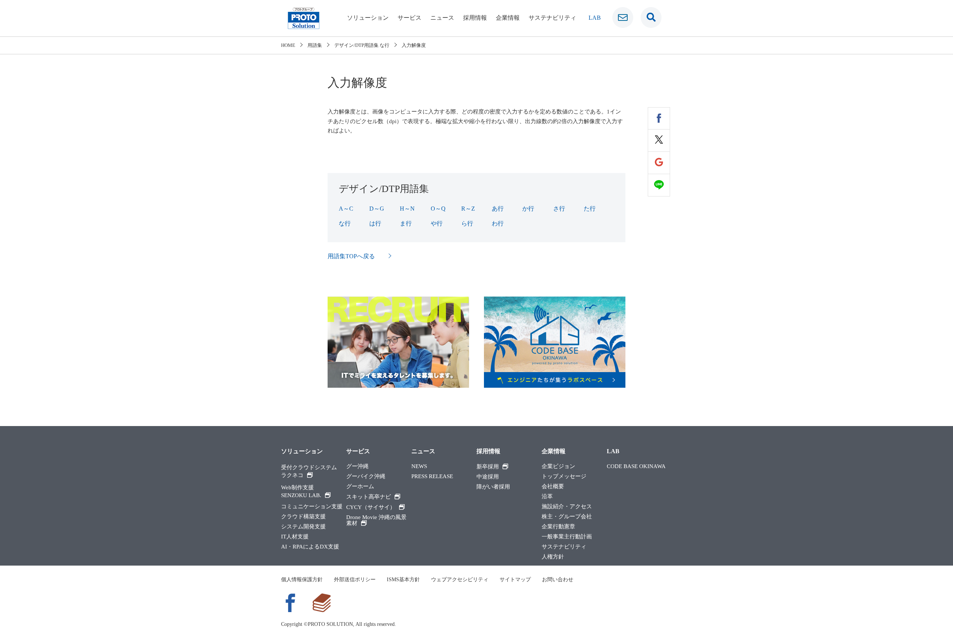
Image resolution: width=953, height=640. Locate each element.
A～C (346, 208)
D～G (376, 208)
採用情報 (475, 18)
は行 (375, 223)
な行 (345, 223)
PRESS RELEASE (432, 476)
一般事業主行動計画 (567, 537)
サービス (409, 18)
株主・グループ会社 (567, 516)
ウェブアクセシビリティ (459, 579)
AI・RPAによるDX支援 (310, 547)
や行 (437, 223)
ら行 (467, 223)
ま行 (406, 223)
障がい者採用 (493, 487)
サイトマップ (515, 579)
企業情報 (508, 18)
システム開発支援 (303, 526)
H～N (407, 208)
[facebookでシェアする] (659, 118)
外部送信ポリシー (355, 579)
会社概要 (553, 486)
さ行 (559, 208)
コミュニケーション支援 (311, 506)
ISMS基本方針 (403, 579)
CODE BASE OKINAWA (636, 466)
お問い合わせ (557, 579)
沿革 (547, 496)
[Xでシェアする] (659, 140)
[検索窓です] (651, 17)
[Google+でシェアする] (659, 163)
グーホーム (360, 486)
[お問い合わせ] (622, 17)
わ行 (498, 223)
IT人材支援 (295, 537)
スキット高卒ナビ (368, 497)
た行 (590, 208)
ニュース (442, 18)
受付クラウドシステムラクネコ (309, 471)
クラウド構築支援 (303, 516)
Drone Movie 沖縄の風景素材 (376, 520)
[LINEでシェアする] (659, 185)
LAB (595, 18)
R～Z (468, 208)
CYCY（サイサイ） (370, 507)
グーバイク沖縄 (365, 476)
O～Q (438, 208)
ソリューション (368, 18)
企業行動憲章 (558, 526)
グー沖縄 (357, 466)
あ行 (498, 208)
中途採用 (487, 477)
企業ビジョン (558, 466)
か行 (528, 208)
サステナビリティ (552, 18)
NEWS (419, 466)
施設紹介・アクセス (567, 506)
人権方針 (553, 557)
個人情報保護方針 (302, 579)
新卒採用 (487, 467)
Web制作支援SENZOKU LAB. (301, 491)
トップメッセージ (564, 476)
